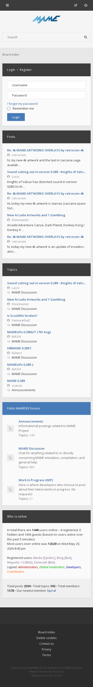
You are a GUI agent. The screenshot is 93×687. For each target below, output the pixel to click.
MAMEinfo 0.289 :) (20, 364)
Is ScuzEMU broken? (22, 315)
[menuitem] (86, 5)
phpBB (31, 667)
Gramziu (58, 671)
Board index (46, 632)
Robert (17, 353)
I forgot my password (22, 103)
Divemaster (20, 220)
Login (11, 70)
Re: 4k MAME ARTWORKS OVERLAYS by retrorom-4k (45, 150)
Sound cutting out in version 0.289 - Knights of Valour (47, 172)
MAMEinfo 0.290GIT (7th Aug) (29, 332)
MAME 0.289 (16, 381)
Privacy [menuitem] (46, 649)
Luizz (16, 176)
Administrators (28, 567)
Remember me (23, 108)
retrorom (19, 155)
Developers (73, 567)
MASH (16, 336)
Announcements (31, 421)
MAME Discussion (32, 448)
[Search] (85, 37)
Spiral (51, 590)
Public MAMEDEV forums (23, 408)
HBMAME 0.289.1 (19, 348)
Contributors (15, 571)
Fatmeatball (21, 320)
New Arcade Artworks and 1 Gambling (36, 215)
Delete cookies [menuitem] (46, 638)
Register (26, 70)
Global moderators (52, 567)
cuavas (17, 385)
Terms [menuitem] (46, 655)
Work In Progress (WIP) (36, 480)
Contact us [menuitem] (46, 644)
